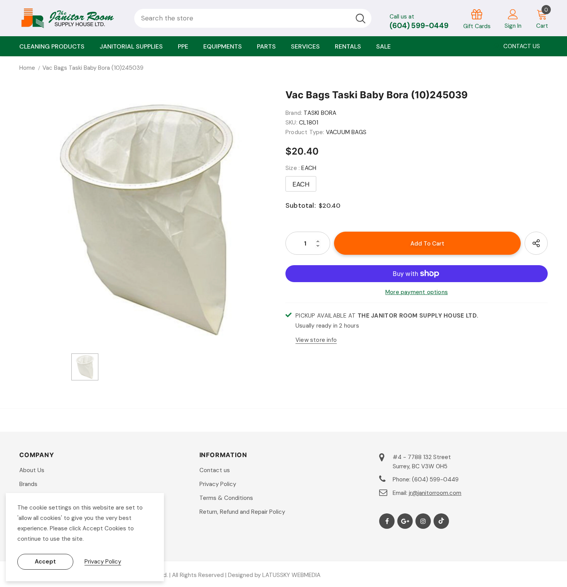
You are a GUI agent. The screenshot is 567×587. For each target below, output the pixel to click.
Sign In (513, 26)
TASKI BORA (320, 113)
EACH (301, 184)
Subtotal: (300, 205)
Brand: (293, 113)
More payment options (416, 292)
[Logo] (71, 18)
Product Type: (304, 132)
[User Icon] (513, 13)
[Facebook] (387, 521)
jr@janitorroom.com (435, 493)
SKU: (291, 122)
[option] (146, 218)
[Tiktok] (441, 521)
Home (27, 68)
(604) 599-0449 (419, 25)
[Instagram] (423, 521)
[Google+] (405, 521)
